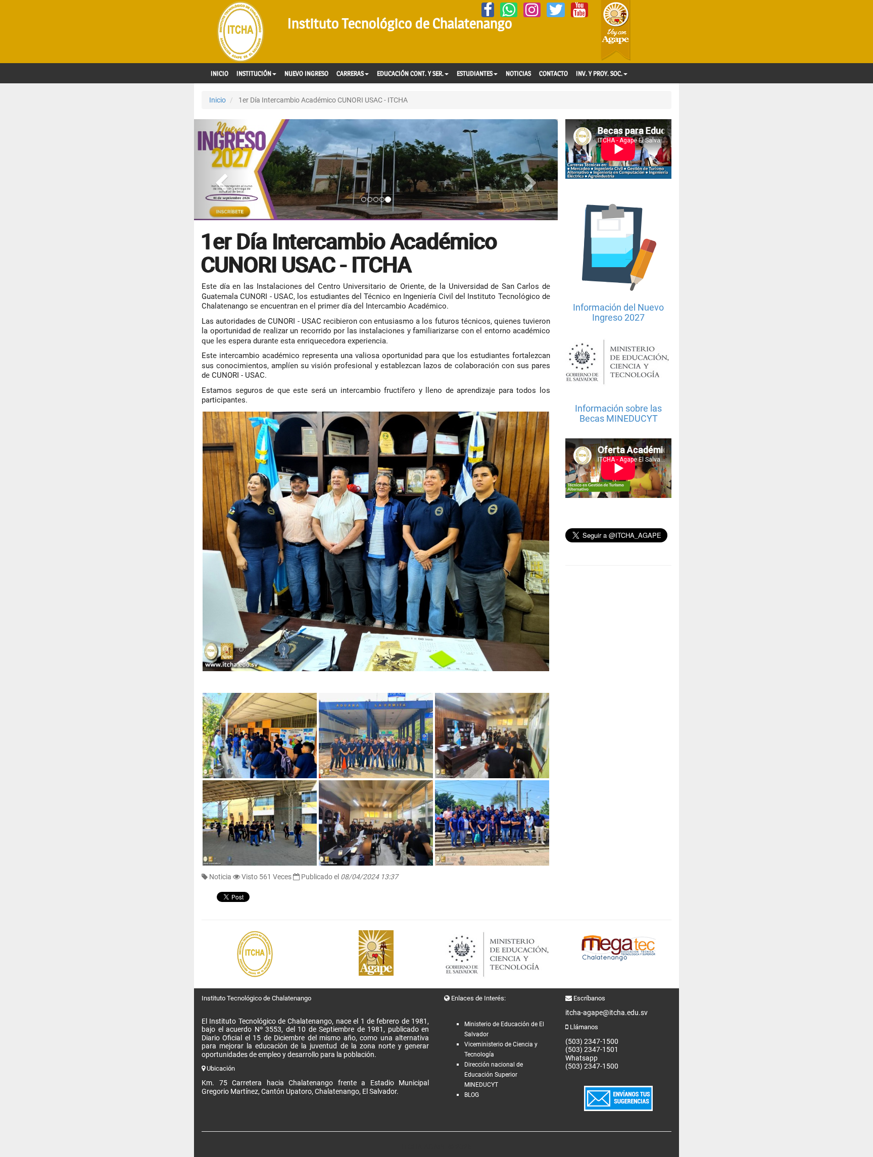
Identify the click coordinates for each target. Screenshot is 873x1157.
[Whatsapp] (508, 10)
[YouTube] (579, 10)
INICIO (219, 73)
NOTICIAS (518, 73)
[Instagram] (532, 10)
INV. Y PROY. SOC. (599, 73)
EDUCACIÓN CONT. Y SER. (410, 73)
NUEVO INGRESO (306, 73)
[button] (221, 169)
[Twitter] (556, 10)
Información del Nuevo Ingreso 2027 (618, 312)
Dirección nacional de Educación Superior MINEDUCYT (493, 1074)
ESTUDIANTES (475, 73)
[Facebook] (487, 10)
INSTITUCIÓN (253, 73)
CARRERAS (350, 73)
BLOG (471, 1094)
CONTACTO (553, 73)
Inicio (217, 100)
